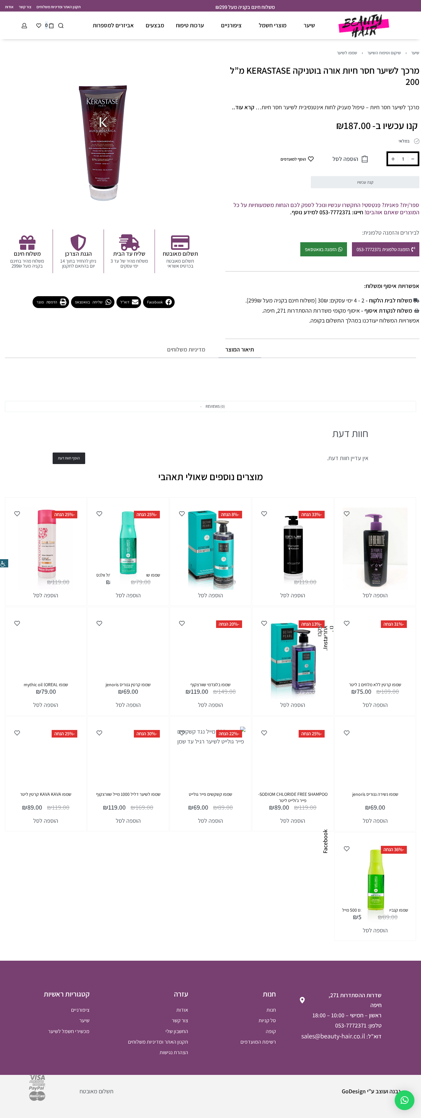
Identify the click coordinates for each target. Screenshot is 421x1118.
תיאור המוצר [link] (239, 349)
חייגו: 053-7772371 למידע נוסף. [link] (326, 212)
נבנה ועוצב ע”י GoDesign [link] (371, 1091)
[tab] (239, 349)
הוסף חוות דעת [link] (69, 457)
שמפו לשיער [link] (347, 53)
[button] (159, 302)
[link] (4, 563)
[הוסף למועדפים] (347, 514)
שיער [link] (415, 53)
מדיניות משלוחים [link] (186, 349)
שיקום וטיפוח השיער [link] (384, 53)
